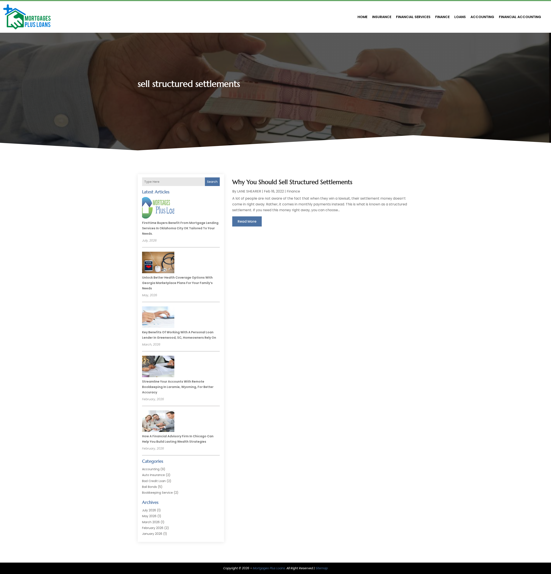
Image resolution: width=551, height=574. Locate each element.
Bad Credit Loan (154, 481)
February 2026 (152, 528)
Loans (460, 16)
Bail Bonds (149, 487)
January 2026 (152, 534)
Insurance (381, 16)
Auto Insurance (153, 475)
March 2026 (151, 522)
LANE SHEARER (249, 191)
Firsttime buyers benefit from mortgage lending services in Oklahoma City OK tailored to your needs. (180, 228)
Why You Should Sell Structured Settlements (292, 182)
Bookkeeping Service (157, 492)
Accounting (482, 16)
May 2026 (149, 516)
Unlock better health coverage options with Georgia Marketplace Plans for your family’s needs (177, 282)
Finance (442, 16)
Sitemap (322, 568)
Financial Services (413, 16)
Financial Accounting (520, 16)
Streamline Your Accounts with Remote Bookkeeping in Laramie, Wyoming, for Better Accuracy (178, 386)
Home (362, 16)
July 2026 (149, 510)
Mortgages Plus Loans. (269, 568)
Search (212, 182)
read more (247, 221)
